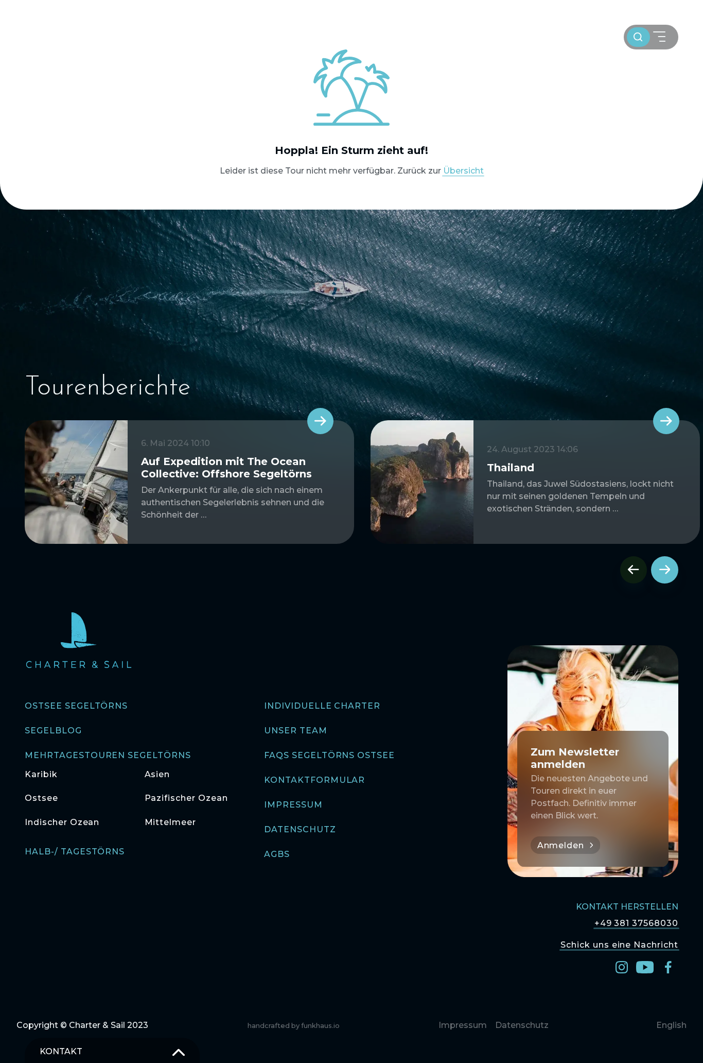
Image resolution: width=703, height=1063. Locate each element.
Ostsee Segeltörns (76, 706)
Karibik (41, 774)
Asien (157, 774)
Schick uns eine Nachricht (619, 944)
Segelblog (53, 730)
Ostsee (41, 798)
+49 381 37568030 (636, 923)
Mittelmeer (171, 822)
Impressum (293, 805)
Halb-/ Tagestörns (75, 851)
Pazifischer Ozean (186, 798)
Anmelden (561, 845)
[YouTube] (645, 966)
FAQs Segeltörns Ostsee (329, 755)
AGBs (277, 854)
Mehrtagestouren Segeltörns (108, 755)
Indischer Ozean (62, 822)
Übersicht (463, 171)
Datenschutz (300, 829)
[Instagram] (621, 966)
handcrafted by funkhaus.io (294, 1026)
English (671, 1025)
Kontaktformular (314, 780)
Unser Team (295, 730)
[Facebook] (668, 966)
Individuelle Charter (322, 706)
